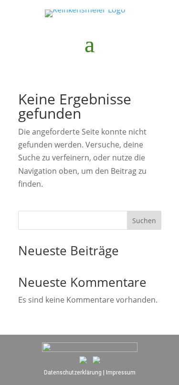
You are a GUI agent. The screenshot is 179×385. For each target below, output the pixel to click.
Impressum (121, 372)
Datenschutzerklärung (73, 372)
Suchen (144, 220)
